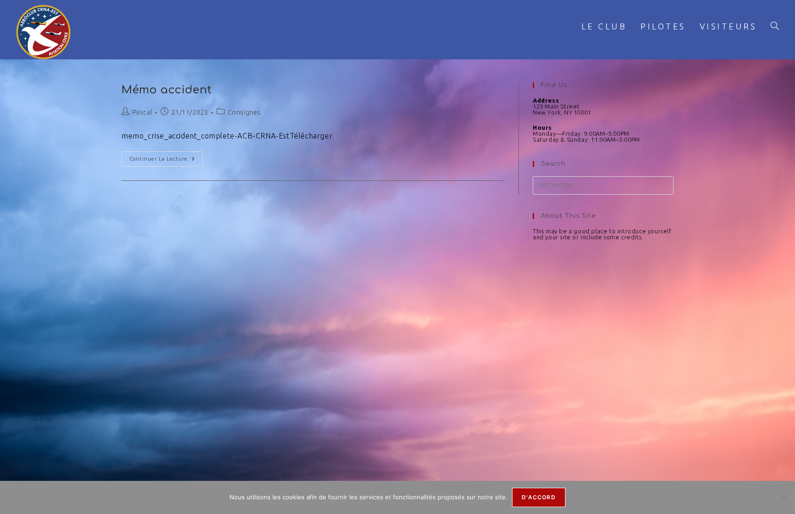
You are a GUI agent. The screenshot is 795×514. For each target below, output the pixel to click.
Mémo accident (166, 90)
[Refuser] (783, 497)
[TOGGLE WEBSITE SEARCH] (775, 26)
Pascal (142, 112)
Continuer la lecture (166, 156)
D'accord (539, 497)
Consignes (244, 112)
